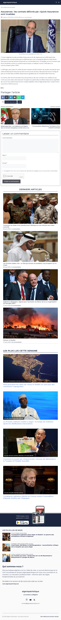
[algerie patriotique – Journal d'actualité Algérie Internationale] (10, 2)
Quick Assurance (10, 102)
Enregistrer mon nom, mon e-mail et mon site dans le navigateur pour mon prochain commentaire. (31, 170)
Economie (11, 7)
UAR (19, 102)
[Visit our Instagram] (30, 599)
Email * (4, 163)
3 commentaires (16, 267)
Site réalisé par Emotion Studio (49, 616)
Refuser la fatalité (9, 340)
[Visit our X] (34, 599)
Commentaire (7, 138)
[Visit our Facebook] (26, 599)
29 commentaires (16, 342)
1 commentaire (16, 229)
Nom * (4, 155)
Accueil (3, 7)
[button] (56, 2)
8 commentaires (16, 305)
